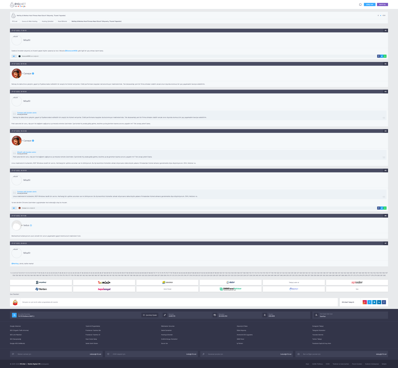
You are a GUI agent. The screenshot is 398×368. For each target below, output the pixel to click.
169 (46, 275)
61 (134, 273)
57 (125, 273)
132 (312, 273)
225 (211, 275)
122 (283, 273)
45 (98, 273)
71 (156, 273)
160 (19, 275)
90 (198, 273)
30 (65, 273)
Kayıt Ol (382, 4)
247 (278, 275)
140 (336, 273)
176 (66, 275)
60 (132, 273)
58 (127, 273)
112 (255, 273)
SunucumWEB (72, 51)
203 (146, 275)
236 (244, 275)
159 (16, 275)
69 (152, 273)
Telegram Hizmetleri (318, 330)
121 (280, 273)
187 (98, 275)
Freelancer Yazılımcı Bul (93, 330)
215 (182, 275)
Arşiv (307, 364)
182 (83, 275)
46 (100, 273)
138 (330, 273)
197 (128, 275)
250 (287, 275)
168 (43, 275)
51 (111, 273)
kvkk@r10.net (191, 354)
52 (114, 273)
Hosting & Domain (167, 335)
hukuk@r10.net (285, 354)
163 (28, 275)
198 (131, 275)
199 (134, 275)
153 (374, 273)
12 (27, 273)
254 (299, 275)
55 (120, 273)
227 (217, 275)
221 (199, 275)
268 (342, 275)
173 (57, 275)
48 (105, 273)
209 (164, 275)
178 (72, 275)
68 (150, 273)
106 (238, 273)
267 (339, 275)
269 (345, 275)
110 (250, 273)
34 (73, 273)
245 (272, 275)
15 (33, 273)
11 (25, 273)
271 (352, 275)
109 (247, 273)
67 (147, 273)
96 (211, 273)
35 (76, 273)
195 (122, 275)
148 (359, 273)
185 (92, 275)
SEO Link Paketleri (16, 335)
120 (278, 273)
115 (264, 273)
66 (145, 273)
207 (158, 275)
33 (71, 273)
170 (49, 275)
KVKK (328, 364)
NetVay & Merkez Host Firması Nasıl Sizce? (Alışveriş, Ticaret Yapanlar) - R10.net (18, 4)
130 (306, 273)
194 (119, 275)
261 (321, 275)
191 (110, 275)
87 (191, 273)
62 (136, 273)
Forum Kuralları (357, 364)
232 (232, 275)
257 (309, 275)
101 (223, 273)
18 (39, 273)
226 (214, 275)
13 (29, 273)
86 (189, 273)
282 (384, 275)
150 (365, 273)
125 (292, 273)
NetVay (16, 264)
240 (256, 275)
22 (47, 273)
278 (372, 275)
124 (289, 273)
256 (306, 275)
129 (303, 273)
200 (137, 275)
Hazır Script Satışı (91, 339)
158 (13, 275)
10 (23, 273)
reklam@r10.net (95, 354)
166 (37, 275)
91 (200, 273)
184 (89, 275)
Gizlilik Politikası (317, 364)
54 (118, 273)
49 (107, 273)
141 (339, 273)
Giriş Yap (369, 4)
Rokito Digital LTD (34, 364)
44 (96, 273)
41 (89, 273)
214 (179, 275)
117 (269, 273)
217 (188, 275)
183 (86, 275)
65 (143, 273)
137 (327, 273)
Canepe (27, 73)
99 (218, 273)
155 (380, 273)
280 (378, 275)
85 (186, 273)
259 (315, 275)
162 (25, 275)
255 (302, 275)
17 (37, 273)
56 (123, 273)
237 (247, 275)
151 (368, 273)
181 (81, 275)
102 (226, 273)
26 (56, 273)
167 (40, 275)
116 (266, 273)
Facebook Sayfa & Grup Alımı (321, 343)
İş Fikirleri (240, 343)
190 (107, 275)
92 (202, 273)
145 (350, 273)
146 (353, 273)
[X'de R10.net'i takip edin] (369, 302)
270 (349, 275)
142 (342, 273)
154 (377, 273)
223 (205, 275)
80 (175, 273)
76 (167, 273)
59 (129, 273)
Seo (357, 289)
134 (318, 273)
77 (169, 273)
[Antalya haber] (167, 282)
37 (80, 273)
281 (381, 275)
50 (109, 273)
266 (336, 275)
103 (229, 273)
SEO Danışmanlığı (15, 339)
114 (261, 273)
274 (360, 275)
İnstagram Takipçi (317, 326)
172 (55, 275)
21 (45, 273)
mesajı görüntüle (22, 114)
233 (235, 275)
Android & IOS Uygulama (244, 335)
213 (176, 275)
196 (125, 275)
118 (272, 273)
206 (155, 275)
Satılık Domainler (166, 330)
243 (266, 275)
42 (91, 273)
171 (52, 275)
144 (347, 273)
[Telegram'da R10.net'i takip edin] (374, 302)
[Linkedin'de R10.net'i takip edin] (379, 302)
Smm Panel (167, 289)
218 (190, 275)
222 (202, 275)
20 (43, 273)
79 (173, 273)
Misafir (26, 40)
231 (229, 275)
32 (69, 273)
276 (366, 275)
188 (101, 275)
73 (160, 273)
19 (41, 273)
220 (196, 275)
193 (116, 275)
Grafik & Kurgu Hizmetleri (169, 339)
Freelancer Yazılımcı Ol (93, 335)
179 (75, 275)
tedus (26, 225)
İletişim (384, 364)
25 (54, 273)
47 (103, 273)
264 (330, 275)
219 (193, 275)
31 (67, 273)
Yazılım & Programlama (93, 326)
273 (357, 275)
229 (223, 275)
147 (357, 273)
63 (138, 273)
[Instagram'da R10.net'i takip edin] (365, 302)
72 (158, 273)
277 (369, 275)
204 (149, 275)
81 (177, 273)
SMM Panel (240, 339)
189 (104, 275)
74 (162, 273)
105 (235, 273)
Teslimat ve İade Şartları (341, 364)
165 (34, 275)
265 (333, 275)
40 (87, 273)
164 (31, 275)
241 (260, 275)
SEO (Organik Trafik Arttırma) (19, 330)
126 (295, 273)
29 (62, 273)
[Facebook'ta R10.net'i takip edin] (384, 302)
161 (22, 275)
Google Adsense (15, 326)
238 (250, 275)
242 (262, 275)
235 (241, 275)
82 (180, 273)
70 (154, 273)
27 (58, 273)
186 (95, 275)
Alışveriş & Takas (242, 326)
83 (182, 273)
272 (354, 275)
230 (226, 275)
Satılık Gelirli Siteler (92, 343)
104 (232, 273)
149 (362, 273)
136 (324, 273)
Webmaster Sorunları (168, 326)
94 (207, 273)
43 (94, 273)
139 (333, 273)
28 (60, 273)
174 (60, 275)
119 (275, 273)
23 (49, 273)
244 (269, 275)
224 (208, 275)
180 (78, 275)
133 (315, 273)
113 (258, 273)
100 (220, 273)
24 (52, 273)
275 (363, 275)
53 (116, 273)
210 (168, 275)
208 (161, 275)
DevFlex (323, 316)
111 (253, 273)
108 (244, 273)
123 (286, 273)
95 (209, 273)
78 (171, 273)
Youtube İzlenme (317, 335)
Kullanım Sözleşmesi (372, 364)
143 (344, 273)
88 (193, 273)
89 (196, 273)
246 (275, 275)
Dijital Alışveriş (241, 330)
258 (312, 275)
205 (152, 275)
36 (78, 273)
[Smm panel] (231, 289)
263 (327, 275)
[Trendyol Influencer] (104, 282)
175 (63, 275)
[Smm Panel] (41, 282)
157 (386, 273)
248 (281, 275)
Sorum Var (164, 343)
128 (300, 273)
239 (253, 275)
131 (309, 273)
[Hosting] (231, 282)
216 (185, 275)
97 (213, 273)
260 (318, 275)
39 (85, 273)
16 (35, 273)
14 (31, 273)
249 (284, 275)
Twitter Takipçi (317, 339)
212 (173, 275)
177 (69, 275)
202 (143, 275)
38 (82, 273)
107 (241, 273)
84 (184, 273)
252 (293, 275)
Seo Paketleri (14, 294)
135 (321, 273)
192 (113, 275)
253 (296, 275)
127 (298, 273)
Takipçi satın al (294, 282)
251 (290, 275)
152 (371, 273)
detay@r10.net (381, 354)
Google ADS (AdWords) (17, 343)
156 (383, 273)
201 (140, 275)
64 (141, 273)
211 (170, 275)
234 (238, 275)
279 (375, 275)
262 (324, 275)
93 (204, 273)
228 (220, 275)
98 (216, 273)
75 (165, 273)
